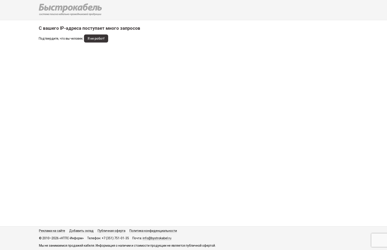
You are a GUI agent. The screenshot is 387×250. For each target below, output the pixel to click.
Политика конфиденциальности (153, 231)
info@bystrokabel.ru (157, 238)
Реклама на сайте (52, 231)
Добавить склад (81, 231)
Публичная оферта (111, 231)
